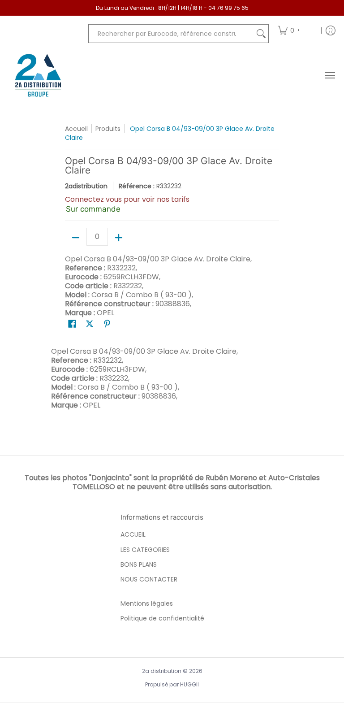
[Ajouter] (118, 237)
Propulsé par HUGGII (172, 684)
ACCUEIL (133, 534)
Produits (107, 128)
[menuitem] (296, 30)
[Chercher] (261, 34)
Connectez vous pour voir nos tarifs (127, 199)
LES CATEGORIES (145, 549)
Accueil (76, 128)
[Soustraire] (75, 237)
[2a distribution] (38, 75)
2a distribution (161, 671)
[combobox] (171, 34)
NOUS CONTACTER (148, 579)
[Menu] (329, 75)
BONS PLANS (138, 564)
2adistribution (86, 186)
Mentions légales (146, 603)
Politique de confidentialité (162, 618)
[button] (72, 324)
